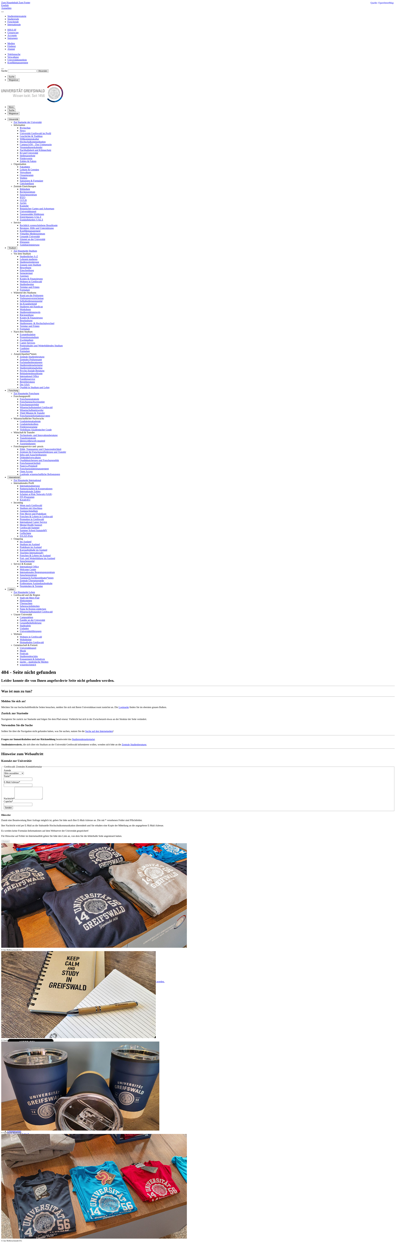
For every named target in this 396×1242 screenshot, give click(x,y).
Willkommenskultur (29, 139)
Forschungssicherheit (30, 463)
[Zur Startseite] (32, 101)
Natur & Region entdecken (33, 609)
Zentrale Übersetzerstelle (32, 580)
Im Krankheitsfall (28, 303)
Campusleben (26, 617)
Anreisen (24, 276)
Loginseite (124, 707)
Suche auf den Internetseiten (99, 731)
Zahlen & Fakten (28, 161)
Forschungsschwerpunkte (32, 401)
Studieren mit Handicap (31, 306)
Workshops (25, 309)
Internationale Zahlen (30, 491)
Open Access (26, 471)
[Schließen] (2, 11)
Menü (11, 107)
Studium (12, 248)
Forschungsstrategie (29, 399)
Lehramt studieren (28, 259)
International (14, 477)
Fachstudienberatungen (31, 362)
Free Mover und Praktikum (33, 513)
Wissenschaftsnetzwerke (31, 410)
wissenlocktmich (28, 664)
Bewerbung (25, 267)
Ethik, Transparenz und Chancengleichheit (40, 449)
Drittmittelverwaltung (30, 457)
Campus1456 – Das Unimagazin (36, 144)
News (23, 130)
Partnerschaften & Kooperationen (36, 488)
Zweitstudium (26, 340)
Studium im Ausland (30, 544)
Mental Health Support (31, 525)
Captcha (8, 801)
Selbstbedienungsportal (31, 301)
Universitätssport (28, 211)
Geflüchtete (25, 533)
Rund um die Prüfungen (31, 295)
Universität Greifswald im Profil (35, 133)
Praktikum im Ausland (31, 547)
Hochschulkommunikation (33, 141)
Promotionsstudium (29, 337)
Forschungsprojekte (29, 404)
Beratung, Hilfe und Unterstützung (37, 228)
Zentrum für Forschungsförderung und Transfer (43, 452)
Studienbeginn (27, 284)
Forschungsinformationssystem (35, 415)
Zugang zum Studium (30, 264)
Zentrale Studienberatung (32, 356)
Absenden (42, 71)
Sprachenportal (27, 561)
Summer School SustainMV (33, 530)
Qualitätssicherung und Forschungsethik (39, 460)
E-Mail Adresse (12, 782)
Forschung (13, 390)
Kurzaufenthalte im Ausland (33, 550)
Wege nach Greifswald (31, 505)
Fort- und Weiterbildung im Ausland (37, 558)
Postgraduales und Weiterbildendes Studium (41, 345)
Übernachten (26, 603)
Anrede (7, 770)
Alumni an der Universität (32, 239)
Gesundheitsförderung (30, 623)
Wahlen (23, 178)
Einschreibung (27, 270)
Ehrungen (24, 242)
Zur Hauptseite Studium (25, 251)
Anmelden (6, 8)
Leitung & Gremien (29, 169)
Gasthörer (24, 348)
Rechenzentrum (27, 192)
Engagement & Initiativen (32, 659)
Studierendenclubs (29, 656)
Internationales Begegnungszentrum (37, 572)
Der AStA (25, 384)
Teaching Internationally (31, 552)
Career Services (27, 342)
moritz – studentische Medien (34, 662)
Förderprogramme (28, 427)
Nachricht (9, 798)
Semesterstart (26, 273)
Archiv (23, 203)
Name (7, 776)
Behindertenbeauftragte (31, 373)
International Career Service (33, 522)
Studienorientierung (29, 262)
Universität (13, 119)
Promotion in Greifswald (32, 519)
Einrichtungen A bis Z (30, 217)
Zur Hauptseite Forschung (26, 393)
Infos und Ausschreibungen (33, 454)
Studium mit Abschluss (31, 508)
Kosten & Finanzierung (31, 278)
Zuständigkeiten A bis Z (31, 219)
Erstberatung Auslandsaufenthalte (36, 583)
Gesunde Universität (30, 236)
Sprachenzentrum (28, 194)
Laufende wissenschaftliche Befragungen (40, 474)
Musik (23, 650)
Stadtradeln (25, 625)
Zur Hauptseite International (27, 480)
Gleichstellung (27, 183)
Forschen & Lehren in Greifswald (36, 516)
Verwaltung (25, 172)
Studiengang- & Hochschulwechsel (37, 323)
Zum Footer (24, 2)
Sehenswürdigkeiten (30, 606)
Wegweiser (13, 113)
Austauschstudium (29, 511)
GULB (23, 200)
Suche (4, 71)
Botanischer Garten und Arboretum (37, 208)
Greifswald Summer (29, 527)
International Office (29, 376)
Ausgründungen (28, 443)
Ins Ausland (25, 541)
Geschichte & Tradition (31, 136)
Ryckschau (25, 127)
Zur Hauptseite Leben (24, 592)
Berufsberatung (27, 382)
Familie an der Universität (32, 620)
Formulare (25, 290)
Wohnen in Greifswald (31, 281)
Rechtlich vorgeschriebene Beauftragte (39, 225)
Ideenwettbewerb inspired (32, 440)
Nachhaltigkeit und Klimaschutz (35, 150)
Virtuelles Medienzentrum (32, 233)
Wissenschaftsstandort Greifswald (36, 407)
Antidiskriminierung (29, 245)
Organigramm (26, 175)
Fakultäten (25, 166)
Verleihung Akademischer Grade (36, 429)
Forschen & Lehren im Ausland (35, 555)
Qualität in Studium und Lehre (35, 387)
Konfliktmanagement (30, 231)
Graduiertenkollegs (29, 424)
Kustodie (24, 205)
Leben (11, 589)
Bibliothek (25, 189)
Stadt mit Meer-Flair (29, 597)
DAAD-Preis (26, 536)
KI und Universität (29, 153)
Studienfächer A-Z (29, 256)
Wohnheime (26, 639)
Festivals (24, 653)
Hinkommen (26, 600)
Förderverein (26, 158)
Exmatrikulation (27, 334)
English (5, 5)
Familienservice (27, 379)
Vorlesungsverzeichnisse (32, 298)
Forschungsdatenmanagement (34, 468)
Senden (8, 808)
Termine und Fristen (29, 287)
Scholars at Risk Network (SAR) (36, 494)
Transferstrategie (28, 438)
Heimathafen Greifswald (32, 642)
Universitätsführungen (30, 631)
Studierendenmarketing (31, 368)
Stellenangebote (27, 155)
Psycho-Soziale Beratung (32, 370)
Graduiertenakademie (30, 421)
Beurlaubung (26, 320)
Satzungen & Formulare (31, 180)
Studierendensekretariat (31, 365)
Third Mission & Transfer (32, 413)
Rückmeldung (27, 315)
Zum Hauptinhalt (10, 2)
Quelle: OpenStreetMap (382, 3)
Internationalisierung (30, 486)
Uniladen (24, 628)
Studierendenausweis (30, 312)
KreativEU (25, 499)
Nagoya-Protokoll (28, 466)
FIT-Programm (27, 497)
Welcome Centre (28, 569)
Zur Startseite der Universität (28, 122)
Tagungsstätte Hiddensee (32, 214)
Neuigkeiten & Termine (31, 586)
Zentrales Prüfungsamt (31, 359)
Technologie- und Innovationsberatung (39, 435)
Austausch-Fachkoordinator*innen (37, 577)
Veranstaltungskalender (31, 147)
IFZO (22, 197)
